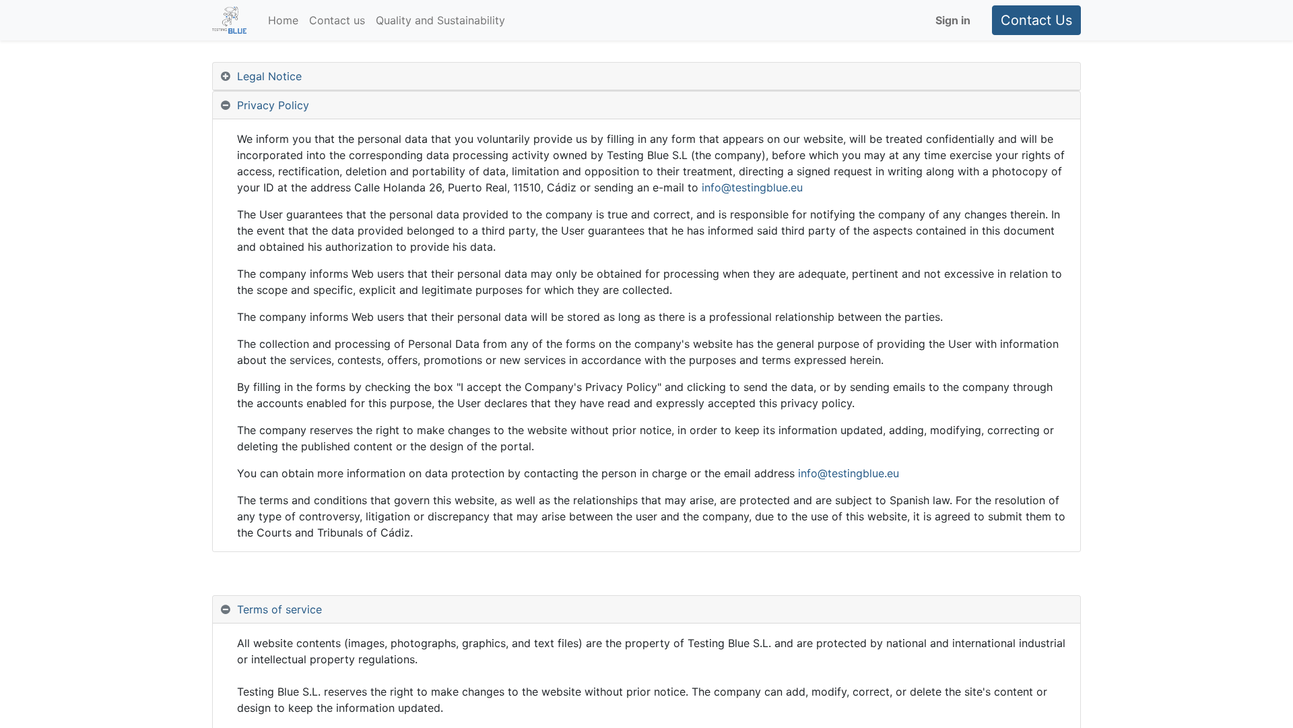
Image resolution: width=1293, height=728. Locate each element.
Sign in (952, 20)
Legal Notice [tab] (269, 76)
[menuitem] (283, 20)
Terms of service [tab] (279, 609)
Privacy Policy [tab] (273, 105)
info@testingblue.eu (752, 187)
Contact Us (1036, 20)
